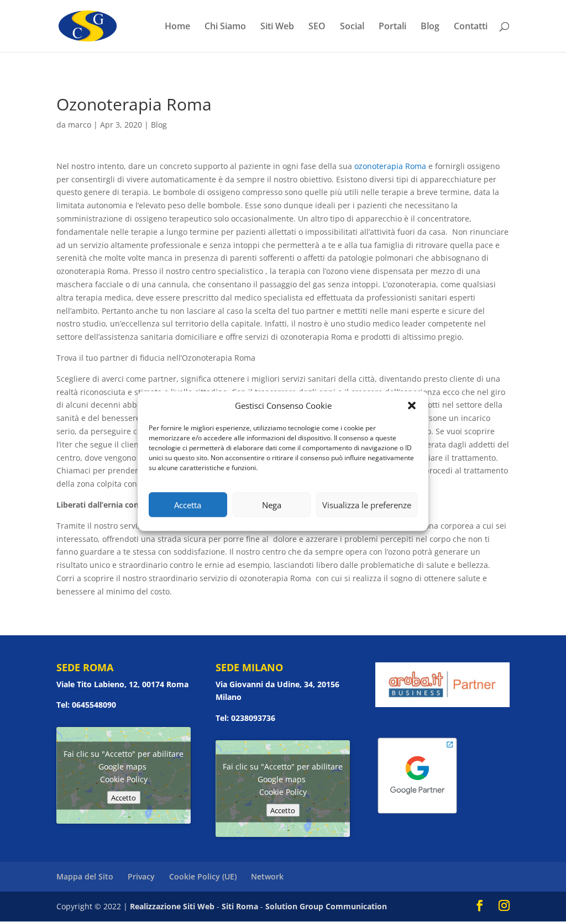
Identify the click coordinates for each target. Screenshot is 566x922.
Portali (392, 27)
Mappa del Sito (84, 876)
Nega (271, 504)
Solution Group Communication (326, 906)
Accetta (187, 504)
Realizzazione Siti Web (172, 906)
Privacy (141, 876)
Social (352, 27)
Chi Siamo (225, 27)
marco (79, 124)
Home (177, 27)
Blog (430, 27)
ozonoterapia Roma (390, 166)
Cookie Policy (124, 778)
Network (267, 876)
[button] (411, 405)
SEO (317, 27)
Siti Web (277, 27)
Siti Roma (240, 906)
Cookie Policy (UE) (203, 876)
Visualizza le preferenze (366, 504)
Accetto (123, 797)
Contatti (471, 27)
